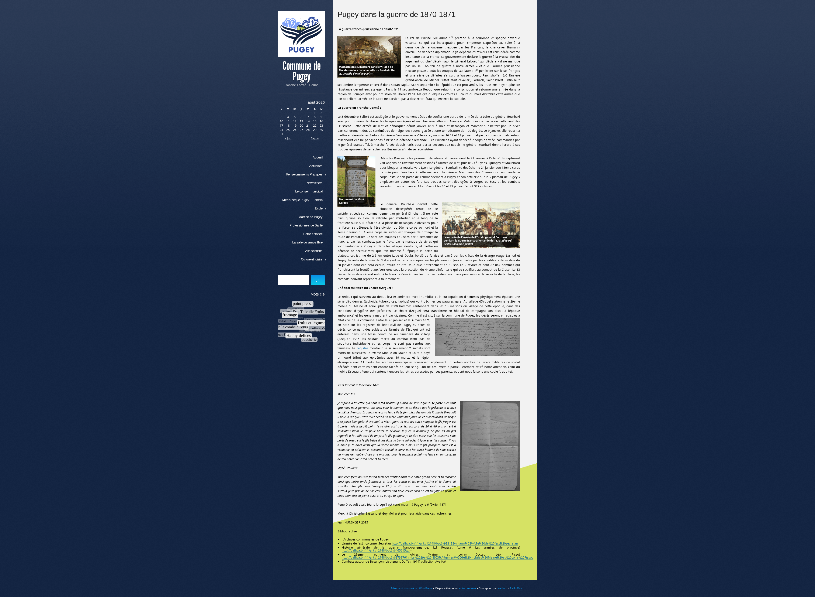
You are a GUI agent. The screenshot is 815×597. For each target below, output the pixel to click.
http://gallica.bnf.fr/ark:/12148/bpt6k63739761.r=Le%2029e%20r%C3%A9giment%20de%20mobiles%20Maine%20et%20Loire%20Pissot (437, 557)
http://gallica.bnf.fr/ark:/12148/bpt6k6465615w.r (376, 550)
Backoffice (516, 588)
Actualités (316, 166)
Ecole (319, 208)
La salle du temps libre (307, 242)
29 (314, 130)
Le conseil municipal (309, 191)
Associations (314, 251)
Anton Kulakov (467, 588)
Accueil (318, 157)
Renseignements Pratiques (304, 174)
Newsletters (314, 183)
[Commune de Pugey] (301, 34)
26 (294, 130)
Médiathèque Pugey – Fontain (302, 200)
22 (314, 125)
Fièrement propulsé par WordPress (411, 588)
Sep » (315, 138)
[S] (318, 280)
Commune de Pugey (301, 71)
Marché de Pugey (310, 217)
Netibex (502, 588)
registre (362, 348)
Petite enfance (313, 234)
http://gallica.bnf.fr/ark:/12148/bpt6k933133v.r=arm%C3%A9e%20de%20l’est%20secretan (455, 543)
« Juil (288, 138)
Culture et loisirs (312, 259)
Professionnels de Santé (306, 225)
